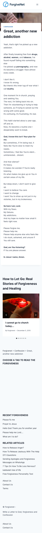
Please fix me (9, 420)
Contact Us (8, 484)
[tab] (16, 338)
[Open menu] (37, 4)
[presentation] (21, 306)
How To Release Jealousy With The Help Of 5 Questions (21, 453)
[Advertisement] (21, 389)
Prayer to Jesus (10, 424)
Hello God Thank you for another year (20, 428)
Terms (5, 488)
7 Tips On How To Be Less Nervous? (19, 466)
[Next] (36, 315)
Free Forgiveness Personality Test (18, 474)
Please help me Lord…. (13, 432)
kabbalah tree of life (12, 470)
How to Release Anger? (13, 448)
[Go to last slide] (6, 315)
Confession (8, 27)
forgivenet (11, 330)
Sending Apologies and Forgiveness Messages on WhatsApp (19, 461)
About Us (7, 481)
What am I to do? (10, 436)
